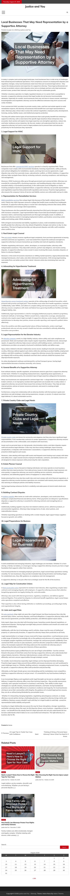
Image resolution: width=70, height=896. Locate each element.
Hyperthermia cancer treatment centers (14, 301)
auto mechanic (9, 614)
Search (3, 844)
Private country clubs (8, 437)
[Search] (67, 12)
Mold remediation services (10, 200)
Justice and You (35, 6)
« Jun (34, 878)
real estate (8, 237)
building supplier (8, 496)
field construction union (10, 588)
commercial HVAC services (25, 166)
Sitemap (33, 893)
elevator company (10, 338)
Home (10, 725)
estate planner (9, 468)
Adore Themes (58, 893)
